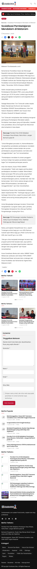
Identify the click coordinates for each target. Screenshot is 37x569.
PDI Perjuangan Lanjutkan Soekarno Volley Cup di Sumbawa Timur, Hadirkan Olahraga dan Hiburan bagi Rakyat (18, 219)
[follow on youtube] (9, 519)
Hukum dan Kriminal (28, 547)
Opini (3, 553)
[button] (31, 3)
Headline (4, 267)
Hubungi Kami (26, 562)
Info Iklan (17, 562)
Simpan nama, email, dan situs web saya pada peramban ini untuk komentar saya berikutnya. (19, 396)
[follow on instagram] (6, 519)
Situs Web (6, 385)
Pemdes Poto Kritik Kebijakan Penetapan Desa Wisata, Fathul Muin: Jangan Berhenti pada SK (17, 135)
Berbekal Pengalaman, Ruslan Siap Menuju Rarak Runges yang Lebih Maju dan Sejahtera (26, 322)
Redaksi (3, 562)
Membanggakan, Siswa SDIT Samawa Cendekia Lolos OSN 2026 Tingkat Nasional (21, 417)
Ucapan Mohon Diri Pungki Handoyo (18, 423)
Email (5, 377)
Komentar (6, 348)
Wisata (11, 556)
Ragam (4, 18)
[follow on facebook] (2, 519)
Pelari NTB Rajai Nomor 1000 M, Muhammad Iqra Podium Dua (21, 445)
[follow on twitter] (12, 519)
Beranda (3, 22)
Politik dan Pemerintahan (25, 317)
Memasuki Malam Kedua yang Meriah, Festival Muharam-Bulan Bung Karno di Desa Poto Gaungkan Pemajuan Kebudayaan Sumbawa (26, 295)
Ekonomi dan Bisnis (19, 9)
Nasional (14, 550)
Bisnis (4, 547)
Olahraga (27, 550)
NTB (21, 550)
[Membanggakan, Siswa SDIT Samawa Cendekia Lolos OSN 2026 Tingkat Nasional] (5, 480)
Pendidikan (11, 553)
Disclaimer (10, 562)
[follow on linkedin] (16, 519)
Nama (5, 368)
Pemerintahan (6, 9)
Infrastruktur (6, 550)
